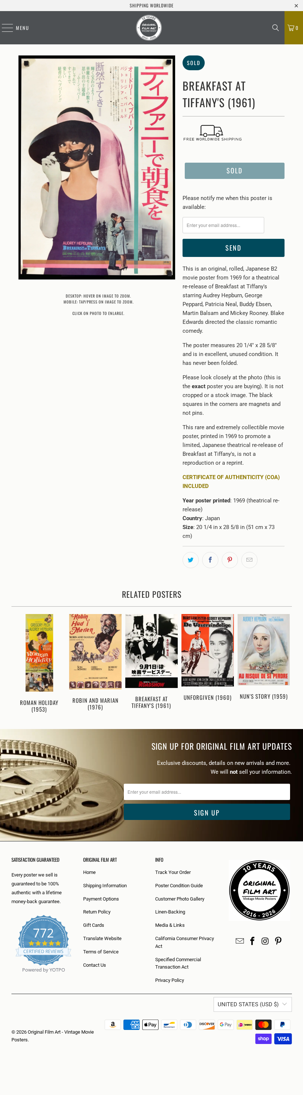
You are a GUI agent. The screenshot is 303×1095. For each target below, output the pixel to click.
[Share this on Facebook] (210, 560)
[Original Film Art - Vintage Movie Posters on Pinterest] (278, 941)
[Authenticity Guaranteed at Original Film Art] (12, 978)
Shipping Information (105, 885)
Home (89, 872)
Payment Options (101, 899)
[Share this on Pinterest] (230, 560)
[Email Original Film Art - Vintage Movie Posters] (239, 941)
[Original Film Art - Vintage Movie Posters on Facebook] (252, 941)
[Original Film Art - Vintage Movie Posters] (149, 27)
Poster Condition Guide (179, 885)
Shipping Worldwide (152, 5)
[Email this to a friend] (249, 560)
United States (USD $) (248, 1004)
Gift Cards (93, 925)
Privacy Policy (169, 980)
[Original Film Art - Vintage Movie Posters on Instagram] (265, 941)
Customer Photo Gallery (179, 899)
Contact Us (94, 965)
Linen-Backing (170, 912)
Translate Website (102, 938)
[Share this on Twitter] (191, 560)
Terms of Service (101, 952)
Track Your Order (173, 872)
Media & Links (170, 925)
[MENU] (3, 27)
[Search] (276, 27)
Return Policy (96, 912)
